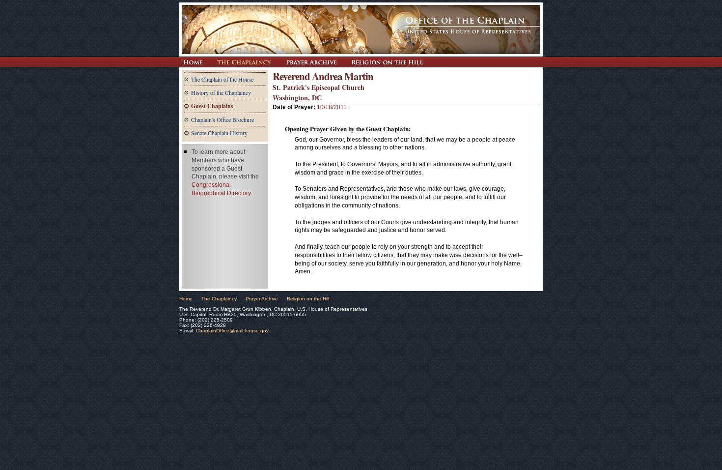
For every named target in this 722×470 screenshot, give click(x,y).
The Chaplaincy (244, 62)
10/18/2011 (332, 107)
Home (186, 298)
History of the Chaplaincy (221, 92)
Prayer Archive (311, 62)
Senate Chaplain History (219, 133)
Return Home (192, 62)
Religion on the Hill (387, 62)
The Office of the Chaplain (361, 29)
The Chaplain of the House (222, 79)
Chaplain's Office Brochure (222, 119)
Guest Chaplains (212, 106)
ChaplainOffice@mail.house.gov (232, 330)
